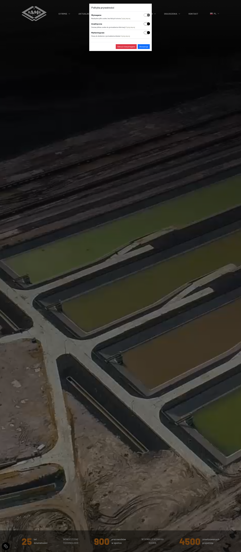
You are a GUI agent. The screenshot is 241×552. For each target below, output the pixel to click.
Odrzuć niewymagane (126, 46)
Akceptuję (143, 46)
